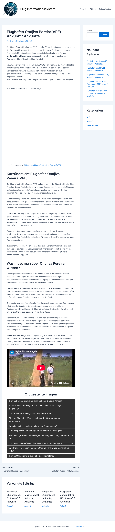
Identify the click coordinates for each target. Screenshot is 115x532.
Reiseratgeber (105, 9)
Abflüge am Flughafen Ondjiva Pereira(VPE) (42, 165)
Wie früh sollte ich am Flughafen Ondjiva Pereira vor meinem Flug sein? (39, 449)
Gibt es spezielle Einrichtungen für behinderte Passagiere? (36, 430)
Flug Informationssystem (37, 9)
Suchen (89, 31)
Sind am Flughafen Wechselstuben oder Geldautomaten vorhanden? (34, 420)
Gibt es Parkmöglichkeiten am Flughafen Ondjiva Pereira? (35, 401)
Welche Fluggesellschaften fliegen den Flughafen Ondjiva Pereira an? (39, 437)
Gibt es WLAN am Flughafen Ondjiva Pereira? (30, 413)
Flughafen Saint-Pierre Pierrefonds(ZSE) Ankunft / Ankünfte (97, 84)
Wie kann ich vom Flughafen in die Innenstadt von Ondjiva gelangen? (36, 407)
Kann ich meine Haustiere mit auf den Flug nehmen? (33, 426)
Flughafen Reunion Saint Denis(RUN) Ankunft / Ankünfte (97, 93)
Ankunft (83, 9)
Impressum (77, 526)
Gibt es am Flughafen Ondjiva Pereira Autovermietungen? (35, 443)
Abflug (93, 9)
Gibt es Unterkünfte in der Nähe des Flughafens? (31, 456)
